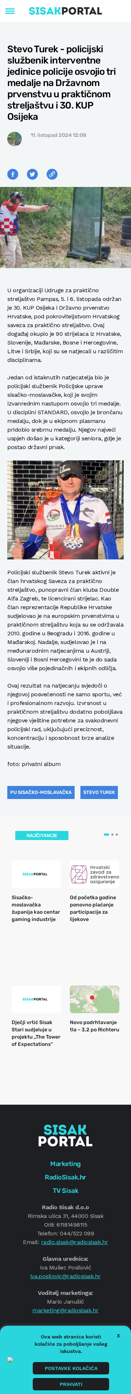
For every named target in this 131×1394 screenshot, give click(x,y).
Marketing (65, 1164)
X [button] (118, 1335)
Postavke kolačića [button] (71, 1368)
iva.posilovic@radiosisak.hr (65, 1276)
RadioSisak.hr (65, 1177)
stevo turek (99, 792)
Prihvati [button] (71, 1384)
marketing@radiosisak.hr (65, 1310)
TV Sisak (65, 1191)
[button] (106, 834)
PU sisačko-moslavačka (41, 792)
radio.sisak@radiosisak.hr (74, 1242)
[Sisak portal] (65, 11)
